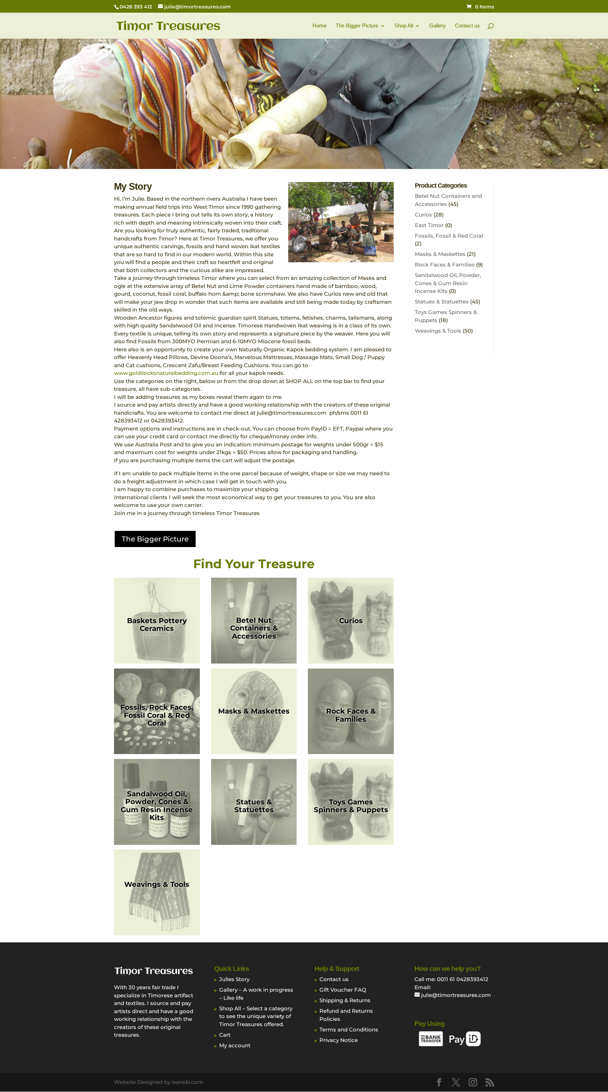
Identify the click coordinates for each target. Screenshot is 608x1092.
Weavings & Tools (438, 330)
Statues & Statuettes (442, 301)
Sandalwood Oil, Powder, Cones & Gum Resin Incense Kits (448, 283)
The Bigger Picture (357, 26)
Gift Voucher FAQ (342, 989)
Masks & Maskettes (440, 254)
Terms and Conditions (348, 1029)
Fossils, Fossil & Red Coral (449, 235)
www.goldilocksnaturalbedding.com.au (166, 373)
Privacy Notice (338, 1040)
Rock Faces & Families (445, 264)
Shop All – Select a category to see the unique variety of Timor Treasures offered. (255, 1016)
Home (319, 26)
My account (235, 1045)
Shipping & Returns (344, 1000)
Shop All (403, 26)
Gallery (437, 26)
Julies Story (234, 979)
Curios (423, 214)
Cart (224, 1034)
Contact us (467, 26)
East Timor (429, 225)
